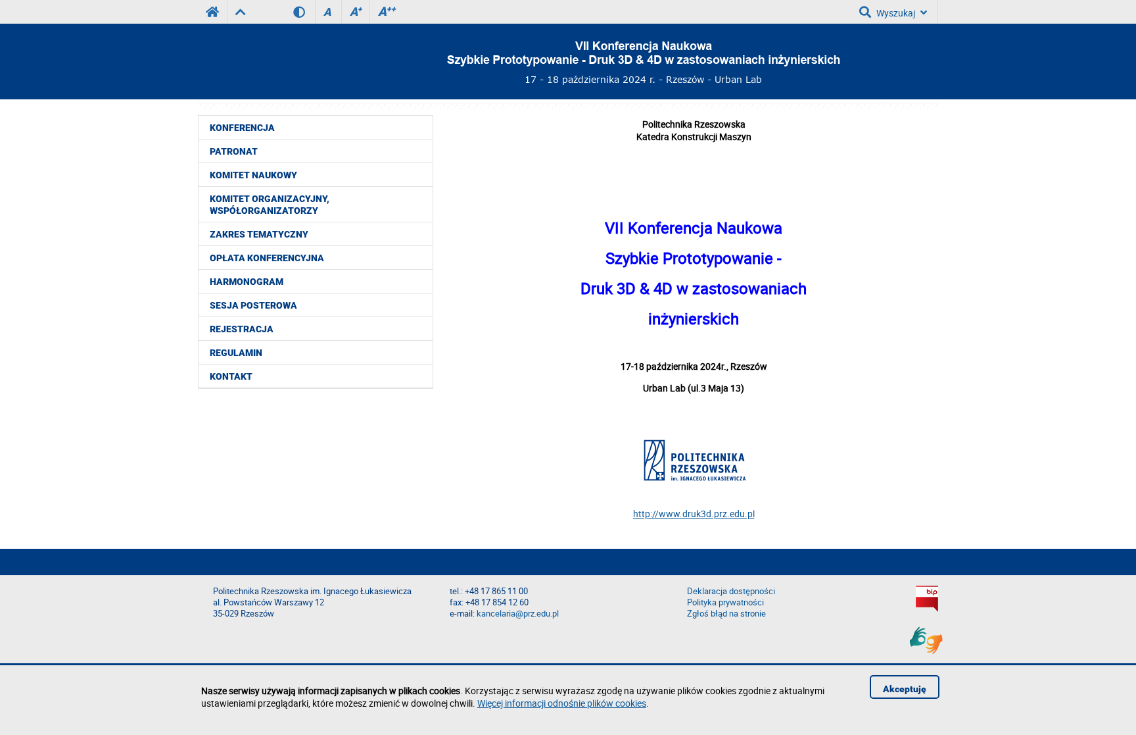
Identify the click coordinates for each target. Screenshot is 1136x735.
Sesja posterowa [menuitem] (253, 305)
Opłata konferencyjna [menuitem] (267, 258)
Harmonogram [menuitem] (246, 281)
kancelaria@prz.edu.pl (518, 613)
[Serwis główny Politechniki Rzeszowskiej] (212, 12)
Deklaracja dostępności (731, 591)
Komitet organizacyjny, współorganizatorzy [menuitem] (269, 204)
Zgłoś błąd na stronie (726, 613)
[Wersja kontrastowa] (304, 12)
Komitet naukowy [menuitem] (253, 175)
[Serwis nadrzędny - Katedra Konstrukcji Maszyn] (240, 12)
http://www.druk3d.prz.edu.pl (694, 513)
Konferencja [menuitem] (242, 127)
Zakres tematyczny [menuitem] (259, 234)
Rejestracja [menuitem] (241, 329)
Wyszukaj (895, 13)
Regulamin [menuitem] (236, 352)
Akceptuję (904, 689)
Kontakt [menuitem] (231, 376)
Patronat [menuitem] (234, 151)
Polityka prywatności (725, 602)
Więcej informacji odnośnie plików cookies (561, 703)
